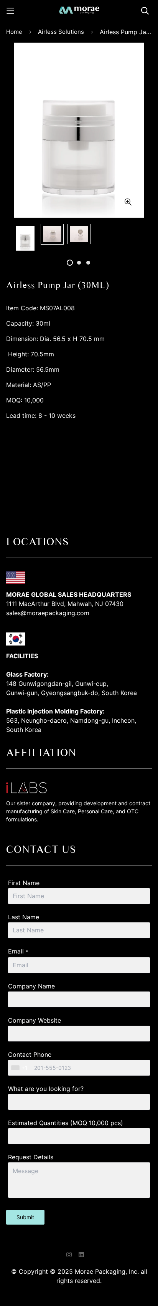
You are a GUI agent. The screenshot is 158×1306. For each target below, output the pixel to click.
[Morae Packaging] (79, 10)
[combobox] (20, 1067)
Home (14, 31)
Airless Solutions (61, 31)
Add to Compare (79, 457)
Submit (25, 1217)
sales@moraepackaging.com (47, 613)
